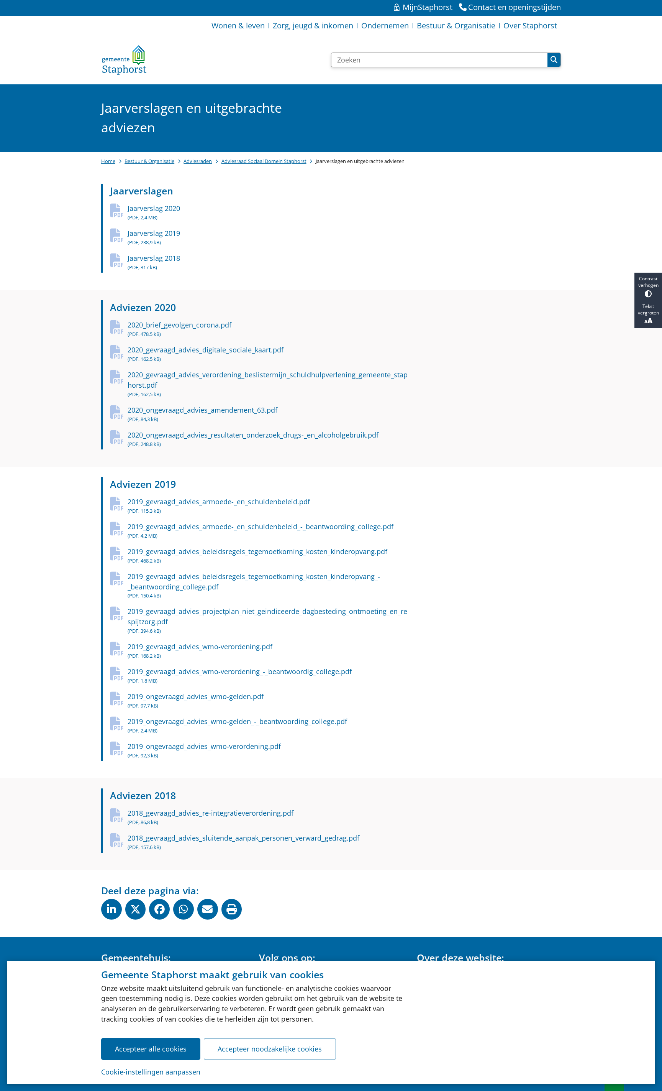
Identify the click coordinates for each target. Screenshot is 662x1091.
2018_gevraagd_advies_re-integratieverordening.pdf (210, 817)
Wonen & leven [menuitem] (238, 25)
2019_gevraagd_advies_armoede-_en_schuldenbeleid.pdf (219, 505)
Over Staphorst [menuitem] (530, 25)
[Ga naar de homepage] (124, 60)
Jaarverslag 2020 (154, 212)
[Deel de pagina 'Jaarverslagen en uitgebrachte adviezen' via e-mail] (207, 909)
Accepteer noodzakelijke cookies (270, 1048)
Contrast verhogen (648, 281)
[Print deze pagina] (231, 909)
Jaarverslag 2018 (154, 262)
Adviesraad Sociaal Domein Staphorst (263, 161)
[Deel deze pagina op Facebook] (159, 909)
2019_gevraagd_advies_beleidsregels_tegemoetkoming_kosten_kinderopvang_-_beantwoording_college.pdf (254, 585)
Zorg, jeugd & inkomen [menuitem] (313, 25)
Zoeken (553, 60)
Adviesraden (198, 161)
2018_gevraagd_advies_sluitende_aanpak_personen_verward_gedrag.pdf (243, 842)
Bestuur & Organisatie (149, 161)
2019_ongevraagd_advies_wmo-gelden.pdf (196, 700)
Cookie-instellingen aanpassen (150, 1071)
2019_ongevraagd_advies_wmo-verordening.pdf (204, 750)
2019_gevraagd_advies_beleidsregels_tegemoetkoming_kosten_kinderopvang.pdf (257, 555)
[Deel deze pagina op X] (135, 909)
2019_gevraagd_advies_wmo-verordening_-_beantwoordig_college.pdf (240, 675)
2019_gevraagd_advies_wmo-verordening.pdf (200, 650)
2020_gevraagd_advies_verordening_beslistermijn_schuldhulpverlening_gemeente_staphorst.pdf (268, 384)
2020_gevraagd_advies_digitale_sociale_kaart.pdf (205, 353)
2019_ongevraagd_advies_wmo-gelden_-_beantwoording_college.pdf (237, 725)
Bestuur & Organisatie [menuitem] (456, 25)
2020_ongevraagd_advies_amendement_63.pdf (202, 414)
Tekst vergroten (648, 309)
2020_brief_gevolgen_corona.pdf (179, 328)
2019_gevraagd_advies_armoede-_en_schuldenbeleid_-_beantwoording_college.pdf (260, 530)
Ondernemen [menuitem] (385, 25)
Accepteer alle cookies (151, 1048)
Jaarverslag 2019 (154, 237)
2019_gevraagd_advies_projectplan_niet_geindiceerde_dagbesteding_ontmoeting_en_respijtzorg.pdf (267, 620)
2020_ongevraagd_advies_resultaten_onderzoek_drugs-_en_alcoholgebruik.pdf (253, 439)
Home (108, 161)
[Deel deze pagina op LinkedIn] (111, 909)
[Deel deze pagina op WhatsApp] (183, 909)
